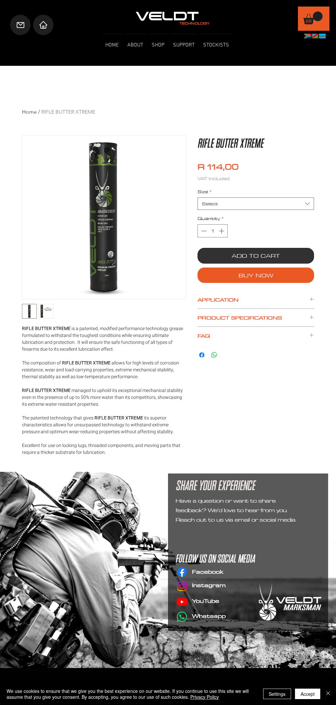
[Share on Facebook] (202, 355)
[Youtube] (182, 601)
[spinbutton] (213, 231)
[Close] (328, 694)
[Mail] (20, 25)
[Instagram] (182, 586)
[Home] (43, 25)
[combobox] (256, 203)
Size (205, 191)
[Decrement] (203, 231)
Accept (308, 694)
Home (29, 112)
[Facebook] (182, 572)
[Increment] (222, 231)
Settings (277, 694)
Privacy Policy (204, 697)
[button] (313, 17)
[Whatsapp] (182, 616)
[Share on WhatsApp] (214, 355)
